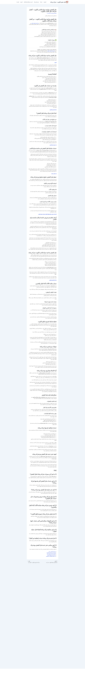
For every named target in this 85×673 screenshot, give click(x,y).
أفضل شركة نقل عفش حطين (51, 553)
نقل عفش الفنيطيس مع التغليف (51, 556)
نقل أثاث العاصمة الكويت (52, 280)
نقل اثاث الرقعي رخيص (52, 551)
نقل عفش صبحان (53, 173)
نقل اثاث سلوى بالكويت (53, 109)
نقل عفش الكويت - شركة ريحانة (58, 2)
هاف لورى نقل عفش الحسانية (51, 552)
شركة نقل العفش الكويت (35, 23)
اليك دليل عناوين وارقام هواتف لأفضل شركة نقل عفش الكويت (47, 214)
